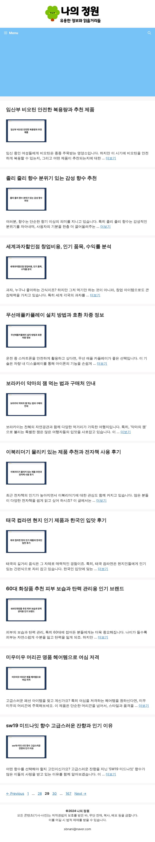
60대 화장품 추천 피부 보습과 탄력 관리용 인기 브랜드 (65, 588)
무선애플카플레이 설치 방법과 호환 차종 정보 (55, 315)
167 (68, 794)
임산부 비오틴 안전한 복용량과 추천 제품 (50, 109)
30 (55, 794)
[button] (149, 33)
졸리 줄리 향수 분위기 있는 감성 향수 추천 (51, 178)
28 (40, 794)
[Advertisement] (77, 68)
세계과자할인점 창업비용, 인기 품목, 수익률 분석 (58, 246)
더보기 (111, 158)
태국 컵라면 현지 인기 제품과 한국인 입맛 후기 (56, 520)
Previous (15, 794)
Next (80, 794)
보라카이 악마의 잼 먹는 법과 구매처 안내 (51, 383)
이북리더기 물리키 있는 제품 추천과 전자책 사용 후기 (63, 452)
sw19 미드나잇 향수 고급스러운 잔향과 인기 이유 (59, 725)
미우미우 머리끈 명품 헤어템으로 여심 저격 (52, 657)
